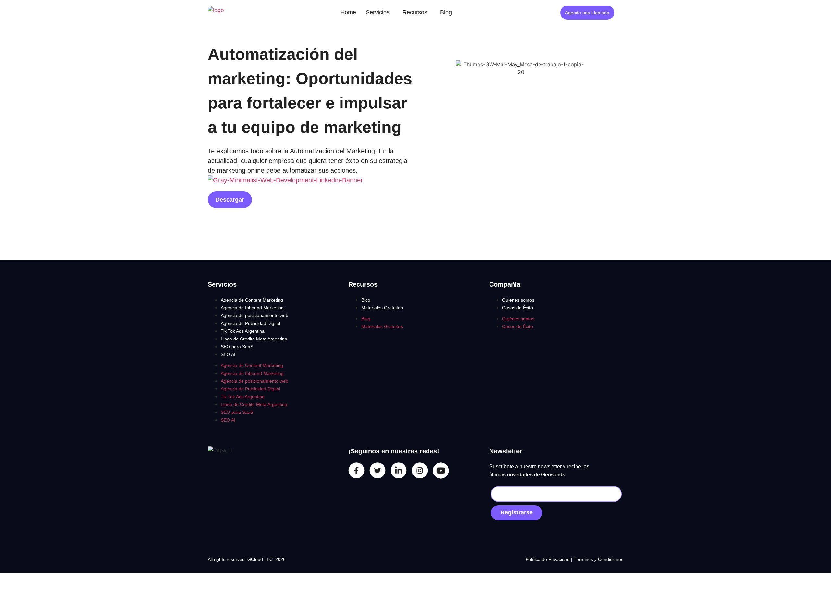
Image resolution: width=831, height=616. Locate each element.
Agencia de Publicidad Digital (250, 323)
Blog (446, 12)
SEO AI (228, 354)
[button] (379, 12)
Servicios (378, 12)
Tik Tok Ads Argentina (243, 331)
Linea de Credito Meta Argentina (254, 338)
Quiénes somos (518, 299)
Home (348, 12)
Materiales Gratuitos (382, 307)
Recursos (415, 12)
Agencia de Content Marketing (252, 299)
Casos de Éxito (517, 307)
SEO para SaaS (237, 346)
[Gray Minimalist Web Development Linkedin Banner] (285, 180)
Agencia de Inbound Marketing (252, 307)
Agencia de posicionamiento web (254, 315)
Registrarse (517, 512)
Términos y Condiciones (598, 559)
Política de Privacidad (548, 559)
